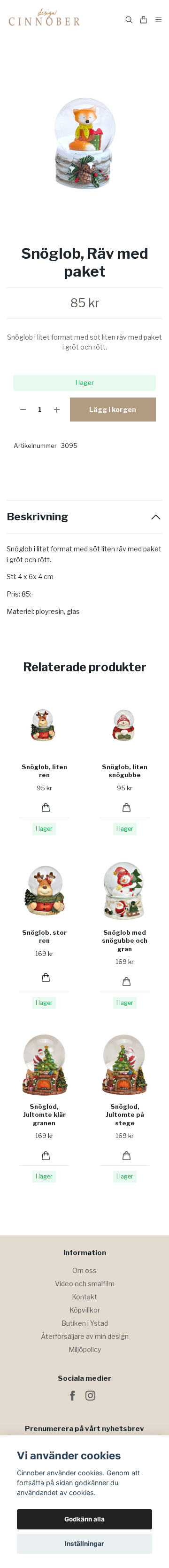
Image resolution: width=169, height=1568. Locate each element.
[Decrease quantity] (23, 409)
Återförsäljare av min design (85, 1336)
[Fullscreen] (84, 144)
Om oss (84, 1270)
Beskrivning (37, 516)
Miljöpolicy (85, 1349)
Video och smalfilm (85, 1284)
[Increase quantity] (56, 409)
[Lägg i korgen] (46, 807)
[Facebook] (72, 1396)
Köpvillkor (84, 1310)
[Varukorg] (143, 20)
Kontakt (84, 1297)
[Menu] (158, 20)
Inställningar (84, 1543)
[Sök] (129, 20)
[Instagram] (90, 1396)
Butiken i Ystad (84, 1323)
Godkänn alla (84, 1519)
